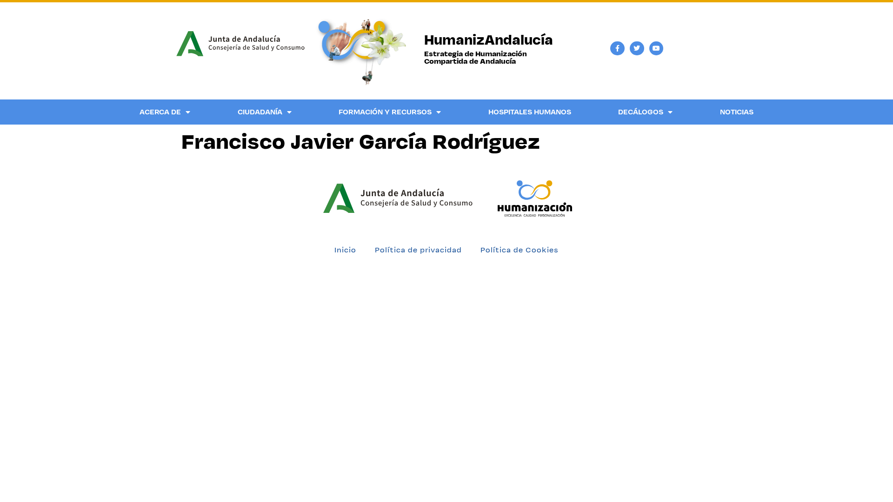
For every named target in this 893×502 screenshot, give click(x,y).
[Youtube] (656, 48)
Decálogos (640, 112)
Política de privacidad (418, 250)
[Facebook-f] (617, 48)
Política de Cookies (519, 250)
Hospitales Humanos (529, 112)
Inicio (345, 250)
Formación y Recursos (385, 112)
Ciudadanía (260, 112)
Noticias (736, 112)
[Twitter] (637, 48)
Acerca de (160, 112)
